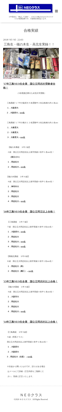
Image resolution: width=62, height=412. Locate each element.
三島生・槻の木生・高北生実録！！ (29, 44)
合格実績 (31, 30)
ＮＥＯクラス (31, 395)
